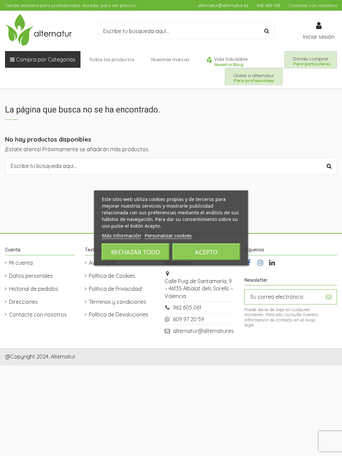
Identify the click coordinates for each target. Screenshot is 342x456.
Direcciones (23, 301)
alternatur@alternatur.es (223, 5)
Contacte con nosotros (313, 5)
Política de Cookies (112, 275)
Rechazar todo (135, 252)
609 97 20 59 (188, 319)
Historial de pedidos (33, 288)
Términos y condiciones (117, 301)
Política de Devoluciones (118, 314)
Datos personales (31, 275)
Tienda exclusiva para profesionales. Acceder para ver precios (70, 5)
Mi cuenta (21, 262)
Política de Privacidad (115, 288)
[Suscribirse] (329, 297)
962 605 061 (269, 5)
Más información (121, 235)
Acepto (206, 252)
